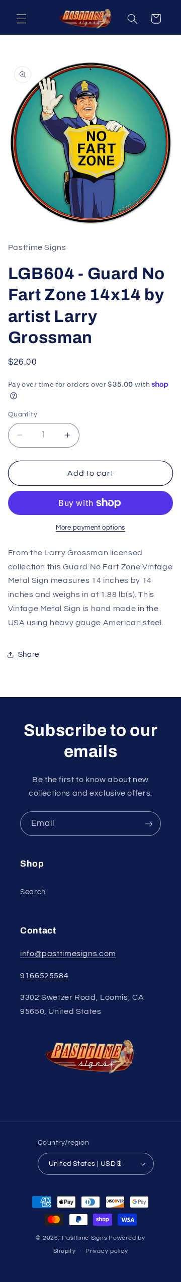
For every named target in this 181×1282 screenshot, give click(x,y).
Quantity (22, 414)
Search (33, 892)
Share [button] (28, 654)
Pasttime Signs (84, 1238)
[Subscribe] (148, 823)
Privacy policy (106, 1251)
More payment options (90, 528)
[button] (21, 18)
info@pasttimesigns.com (68, 954)
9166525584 (44, 976)
